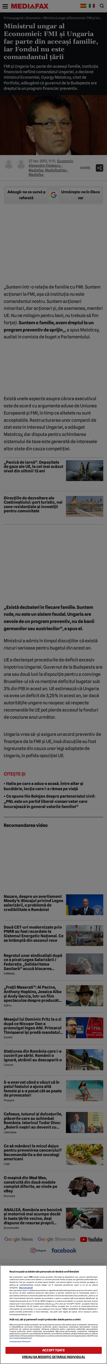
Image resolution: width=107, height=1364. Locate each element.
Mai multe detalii (26, 1288)
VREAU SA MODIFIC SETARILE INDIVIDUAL (53, 1357)
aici (53, 1304)
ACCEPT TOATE (53, 1350)
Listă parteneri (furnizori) (20, 1341)
